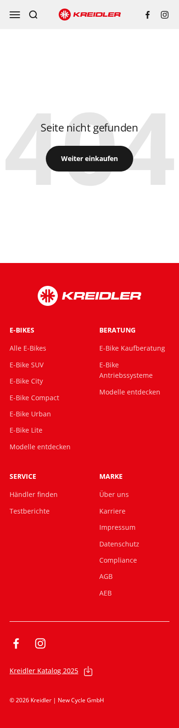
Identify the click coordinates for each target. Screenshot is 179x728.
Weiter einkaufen (89, 158)
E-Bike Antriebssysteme (126, 370)
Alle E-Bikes (28, 348)
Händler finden (34, 494)
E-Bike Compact (34, 397)
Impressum (117, 527)
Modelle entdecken (40, 446)
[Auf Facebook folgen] (147, 15)
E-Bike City (26, 380)
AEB (105, 592)
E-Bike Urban (30, 413)
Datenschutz (119, 543)
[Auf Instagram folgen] (164, 15)
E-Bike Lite (26, 430)
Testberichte (30, 511)
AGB (106, 576)
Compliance (118, 560)
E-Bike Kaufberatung (132, 348)
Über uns (114, 494)
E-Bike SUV (26, 364)
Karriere (112, 511)
